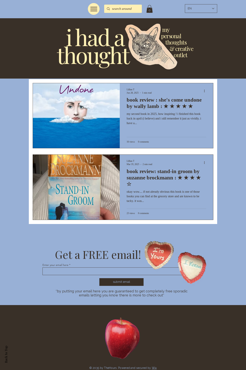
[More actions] (205, 91)
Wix (154, 367)
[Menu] (94, 9)
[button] (149, 9)
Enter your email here (55, 265)
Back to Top (6, 354)
